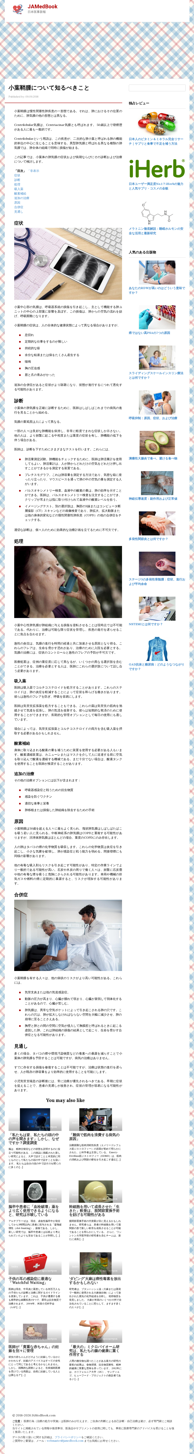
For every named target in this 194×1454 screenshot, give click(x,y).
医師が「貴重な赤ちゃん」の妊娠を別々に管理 (34, 1348)
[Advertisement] (97, 50)
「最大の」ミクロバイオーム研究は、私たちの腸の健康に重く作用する (94, 1350)
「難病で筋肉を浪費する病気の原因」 (94, 1136)
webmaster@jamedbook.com (65, 1440)
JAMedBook (42, 6)
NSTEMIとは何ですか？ (146, 624)
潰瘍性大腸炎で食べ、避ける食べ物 (153, 458)
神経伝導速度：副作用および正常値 (153, 498)
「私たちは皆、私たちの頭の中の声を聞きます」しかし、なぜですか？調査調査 (34, 1138)
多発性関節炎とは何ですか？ (148, 539)
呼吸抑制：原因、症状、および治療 (153, 418)
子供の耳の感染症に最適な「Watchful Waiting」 (30, 1280)
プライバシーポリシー (68, 1437)
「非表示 (33, 171)
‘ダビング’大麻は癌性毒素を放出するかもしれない (95, 1280)
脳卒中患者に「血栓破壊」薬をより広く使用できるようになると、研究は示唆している (34, 1210)
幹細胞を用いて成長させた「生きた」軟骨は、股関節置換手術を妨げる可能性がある (94, 1210)
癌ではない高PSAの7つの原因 (149, 333)
